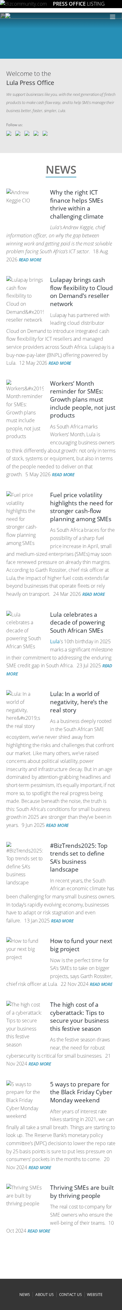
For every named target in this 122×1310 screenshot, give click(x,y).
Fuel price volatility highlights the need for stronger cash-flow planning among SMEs (81, 507)
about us (44, 1294)
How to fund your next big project (81, 945)
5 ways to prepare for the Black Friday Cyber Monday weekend (81, 1092)
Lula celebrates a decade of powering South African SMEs (77, 623)
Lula (55, 641)
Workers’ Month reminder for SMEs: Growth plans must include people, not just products (82, 399)
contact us (70, 1294)
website (94, 1294)
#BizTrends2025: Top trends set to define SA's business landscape (79, 858)
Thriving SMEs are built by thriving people (82, 1192)
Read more (30, 260)
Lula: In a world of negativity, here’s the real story (79, 702)
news (24, 1294)
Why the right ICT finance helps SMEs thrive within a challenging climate (77, 204)
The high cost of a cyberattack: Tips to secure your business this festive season (79, 1017)
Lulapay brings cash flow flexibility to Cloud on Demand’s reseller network (81, 292)
